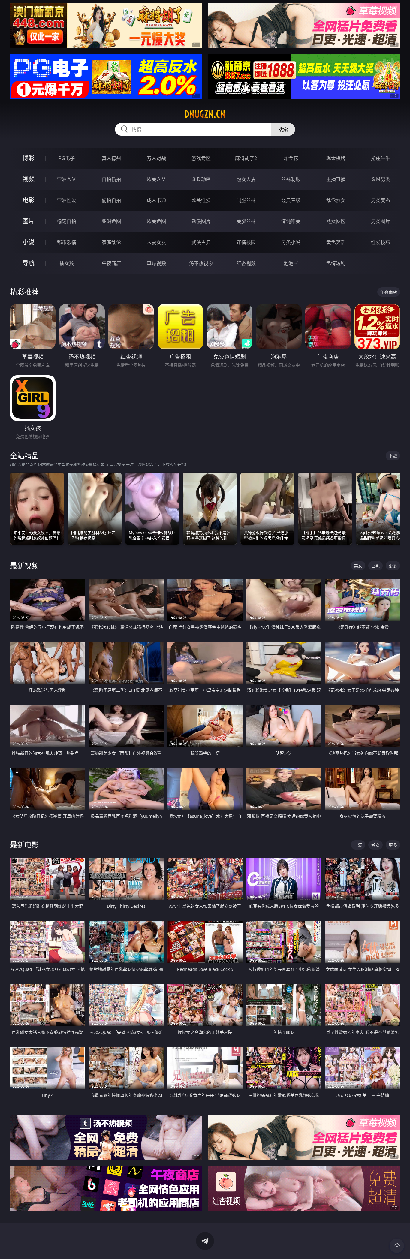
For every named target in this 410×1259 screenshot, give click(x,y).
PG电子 (67, 158)
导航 (29, 263)
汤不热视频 (201, 263)
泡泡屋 (291, 263)
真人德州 (111, 158)
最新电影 (24, 845)
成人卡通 (156, 200)
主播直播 (335, 179)
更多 (393, 566)
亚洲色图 (111, 221)
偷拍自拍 (111, 200)
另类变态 (380, 200)
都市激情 (66, 242)
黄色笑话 (335, 242)
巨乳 (375, 566)
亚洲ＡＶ (66, 179)
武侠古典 (201, 242)
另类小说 (290, 242)
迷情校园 (246, 242)
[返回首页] (397, 1246)
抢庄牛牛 (380, 158)
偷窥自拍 (66, 221)
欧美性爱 (201, 200)
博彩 (29, 158)
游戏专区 (201, 158)
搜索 (283, 129)
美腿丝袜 (246, 221)
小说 (29, 242)
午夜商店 (111, 263)
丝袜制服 (290, 179)
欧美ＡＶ (156, 179)
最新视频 (24, 565)
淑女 (375, 845)
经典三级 (290, 200)
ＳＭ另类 (380, 179)
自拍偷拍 (111, 179)
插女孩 (66, 263)
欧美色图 (156, 221)
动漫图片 (201, 221)
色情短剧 (335, 263)
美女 (358, 566)
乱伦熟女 (335, 200)
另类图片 (380, 221)
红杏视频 (246, 263)
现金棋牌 (335, 158)
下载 (393, 456)
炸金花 (291, 158)
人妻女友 (156, 242)
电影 (29, 200)
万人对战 (156, 158)
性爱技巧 (380, 242)
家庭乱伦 (111, 242)
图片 (29, 221)
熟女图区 (335, 221)
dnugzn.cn (205, 114)
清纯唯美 (290, 221)
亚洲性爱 (66, 200)
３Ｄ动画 (201, 179)
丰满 (358, 845)
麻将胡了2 (246, 158)
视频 (29, 179)
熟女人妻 (246, 179)
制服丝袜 (246, 200)
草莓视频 (156, 263)
